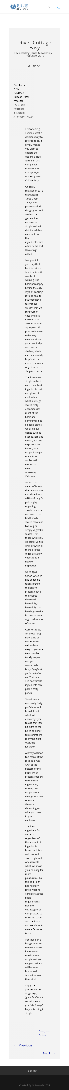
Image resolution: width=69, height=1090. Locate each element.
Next (46, 1053)
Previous (25, 1045)
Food (41, 1031)
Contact (33, 1070)
